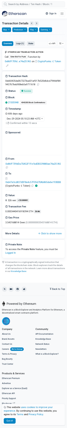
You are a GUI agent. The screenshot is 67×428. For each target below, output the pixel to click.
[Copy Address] (6, 167)
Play (32, 29)
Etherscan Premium (11, 378)
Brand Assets (8, 339)
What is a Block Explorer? (47, 354)
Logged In (10, 253)
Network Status (42, 344)
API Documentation (44, 334)
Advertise (6, 383)
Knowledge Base (18, 271)
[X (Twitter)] (4, 289)
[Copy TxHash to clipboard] (38, 84)
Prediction (18, 29)
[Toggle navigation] (62, 14)
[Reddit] (24, 289)
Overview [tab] (8, 43)
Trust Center (7, 364)
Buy (5, 29)
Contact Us (7, 344)
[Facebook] (17, 289)
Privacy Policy (36, 414)
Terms (5, 354)
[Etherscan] (14, 14)
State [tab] (30, 43)
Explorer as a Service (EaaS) (14, 388)
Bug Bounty (7, 359)
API (53, 43)
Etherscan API (8, 393)
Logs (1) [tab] (20, 43)
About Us (6, 334)
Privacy (13, 354)
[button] (33, 234)
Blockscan (7, 403)
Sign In (52, 13)
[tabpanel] (33, 153)
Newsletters (41, 349)
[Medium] (11, 289)
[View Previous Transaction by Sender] (32, 23)
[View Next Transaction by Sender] (36, 23)
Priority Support (9, 398)
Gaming (44, 29)
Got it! (10, 420)
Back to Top (58, 289)
